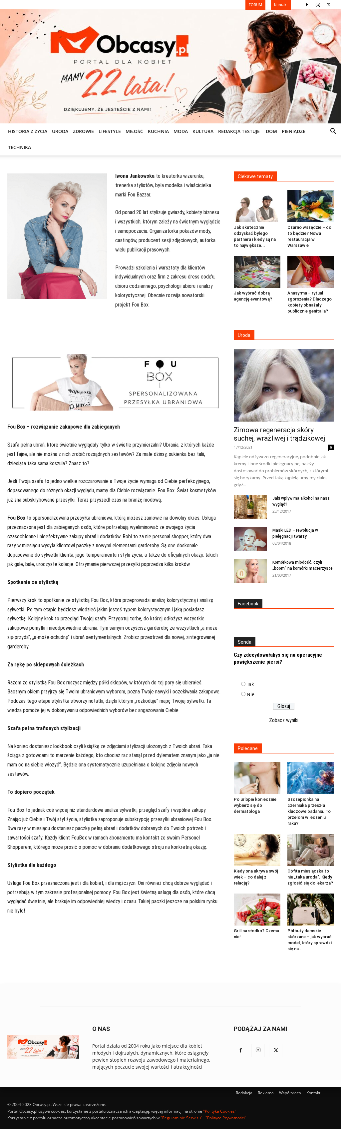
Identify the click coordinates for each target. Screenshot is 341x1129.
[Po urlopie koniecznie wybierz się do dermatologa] (257, 778)
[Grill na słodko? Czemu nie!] (257, 910)
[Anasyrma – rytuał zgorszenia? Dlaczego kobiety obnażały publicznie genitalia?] (310, 272)
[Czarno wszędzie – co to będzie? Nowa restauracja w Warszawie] (310, 206)
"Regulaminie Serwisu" (181, 1118)
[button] (333, 132)
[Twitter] (329, 4)
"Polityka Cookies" (219, 1111)
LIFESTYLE (110, 131)
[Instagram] (318, 4)
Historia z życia (27, 131)
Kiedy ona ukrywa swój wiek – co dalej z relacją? (256, 877)
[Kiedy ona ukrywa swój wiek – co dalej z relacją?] (257, 850)
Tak (250, 684)
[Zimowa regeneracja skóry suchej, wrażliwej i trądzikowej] (284, 385)
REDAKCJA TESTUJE (239, 131)
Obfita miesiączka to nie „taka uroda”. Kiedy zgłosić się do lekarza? (310, 877)
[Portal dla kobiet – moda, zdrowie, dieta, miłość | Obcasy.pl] (170, 66)
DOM (271, 131)
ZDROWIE (83, 131)
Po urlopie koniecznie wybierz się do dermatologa (255, 805)
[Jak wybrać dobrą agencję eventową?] (257, 272)
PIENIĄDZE (293, 131)
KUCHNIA (158, 131)
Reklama (266, 1093)
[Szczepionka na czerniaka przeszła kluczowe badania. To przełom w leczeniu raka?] (310, 778)
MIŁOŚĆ (134, 131)
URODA (60, 131)
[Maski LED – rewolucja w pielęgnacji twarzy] (250, 539)
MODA (180, 131)
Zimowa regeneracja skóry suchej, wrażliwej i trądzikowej (279, 434)
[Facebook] (307, 4)
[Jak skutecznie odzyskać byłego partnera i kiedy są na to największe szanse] (257, 206)
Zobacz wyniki (283, 720)
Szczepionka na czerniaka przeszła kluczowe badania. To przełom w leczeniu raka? (309, 811)
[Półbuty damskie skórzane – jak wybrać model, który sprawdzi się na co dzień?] (310, 910)
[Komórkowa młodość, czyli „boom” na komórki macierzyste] (250, 571)
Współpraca (290, 1093)
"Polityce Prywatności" (225, 1118)
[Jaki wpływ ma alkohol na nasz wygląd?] (250, 507)
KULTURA (202, 131)
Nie (250, 694)
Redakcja (244, 1093)
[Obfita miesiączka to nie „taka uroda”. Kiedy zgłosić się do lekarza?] (310, 850)
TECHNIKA (19, 147)
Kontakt (313, 1093)
